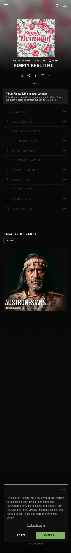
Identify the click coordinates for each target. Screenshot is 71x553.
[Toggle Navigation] (6, 6)
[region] (36, 513)
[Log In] (65, 6)
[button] (36, 38)
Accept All (50, 535)
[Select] (43, 75)
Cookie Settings (36, 525)
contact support (34, 99)
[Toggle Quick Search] (57, 5)
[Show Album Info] (35, 75)
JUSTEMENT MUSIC (22, 61)
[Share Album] (29, 75)
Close (61, 489)
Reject (21, 535)
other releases (16, 99)
